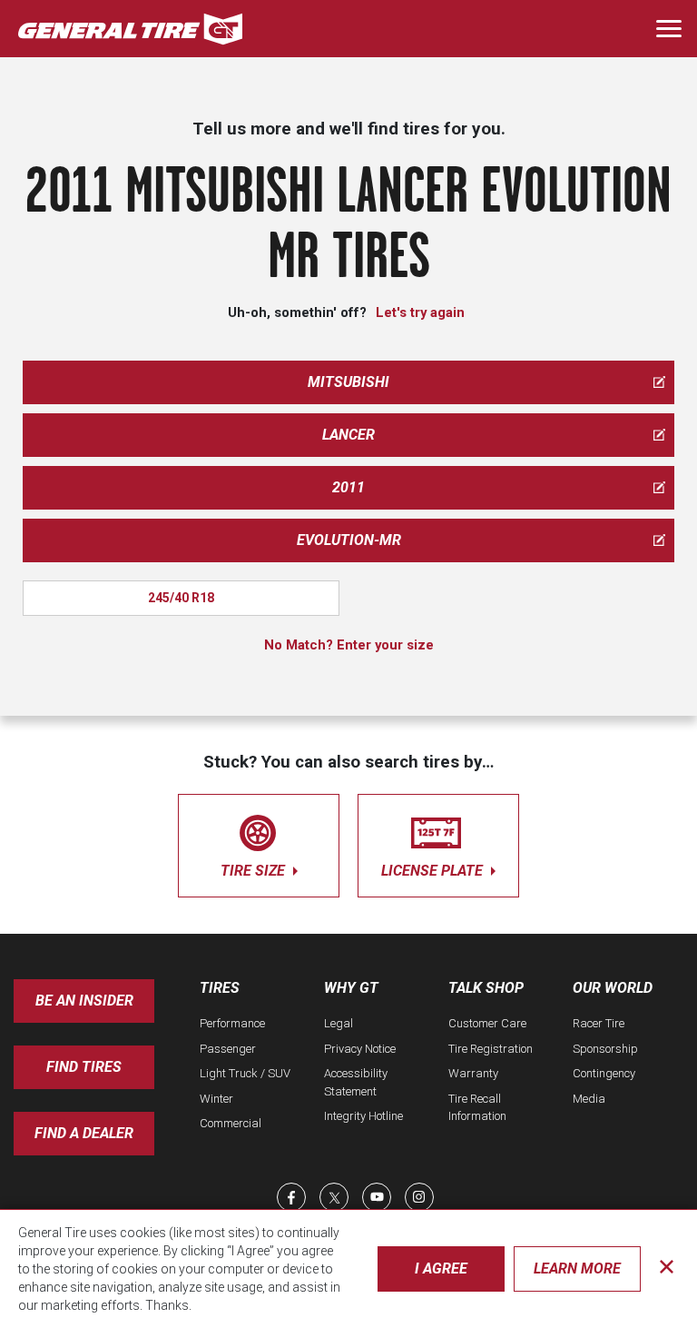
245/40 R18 (181, 597)
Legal (338, 1023)
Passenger (228, 1048)
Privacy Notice (360, 1048)
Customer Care (487, 1023)
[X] (333, 1197)
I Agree (441, 1268)
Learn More (577, 1268)
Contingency (604, 1073)
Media (589, 1098)
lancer (348, 434)
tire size (255, 870)
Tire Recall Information (477, 1108)
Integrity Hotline (363, 1116)
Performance (232, 1023)
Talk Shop (486, 987)
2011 (348, 487)
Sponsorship (605, 1048)
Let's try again (420, 312)
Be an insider (84, 1000)
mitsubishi (348, 382)
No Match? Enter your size (349, 645)
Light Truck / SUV (245, 1073)
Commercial (230, 1123)
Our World (613, 987)
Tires (220, 987)
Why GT (351, 987)
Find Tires (84, 1066)
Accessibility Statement (356, 1082)
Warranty (473, 1073)
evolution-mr (349, 540)
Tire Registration (490, 1048)
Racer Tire (598, 1023)
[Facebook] (291, 1197)
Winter (216, 1098)
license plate (433, 870)
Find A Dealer (83, 1133)
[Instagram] (419, 1197)
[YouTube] (376, 1197)
